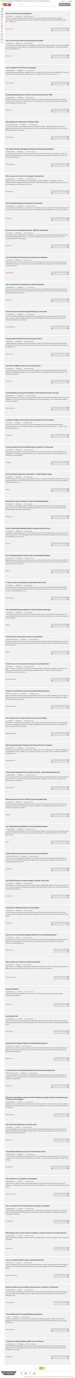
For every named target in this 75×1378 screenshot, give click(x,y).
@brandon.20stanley (11, 679)
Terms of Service (38, 1376)
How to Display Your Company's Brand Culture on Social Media (26, 718)
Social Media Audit (12, 1016)
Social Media (9, 16)
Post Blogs (2, 42)
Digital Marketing (10, 70)
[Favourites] (60, 30)
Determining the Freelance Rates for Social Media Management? (27, 1043)
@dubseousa (9, 1085)
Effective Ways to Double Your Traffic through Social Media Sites (26, 799)
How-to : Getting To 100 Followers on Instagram (21, 68)
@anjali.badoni (9, 1221)
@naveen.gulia (9, 28)
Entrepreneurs (10, 558)
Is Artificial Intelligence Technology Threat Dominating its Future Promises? (30, 420)
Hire (2, 11)
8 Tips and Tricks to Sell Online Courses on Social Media (24, 637)
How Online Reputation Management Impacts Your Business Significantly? (30, 149)
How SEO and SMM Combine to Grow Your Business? (23, 366)
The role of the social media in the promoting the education (24, 40)
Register (70, 1)
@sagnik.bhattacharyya (11, 1275)
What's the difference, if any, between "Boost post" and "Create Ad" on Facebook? (32, 1287)
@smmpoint (9, 923)
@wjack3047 (9, 869)
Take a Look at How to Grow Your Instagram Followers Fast (25, 176)
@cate (7, 841)
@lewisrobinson (10, 272)
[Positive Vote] (54, 30)
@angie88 (8, 462)
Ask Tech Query (2, 39)
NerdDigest (18, 16)
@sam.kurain (9, 56)
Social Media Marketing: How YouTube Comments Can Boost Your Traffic (29, 95)
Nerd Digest (2, 34)
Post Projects (2, 14)
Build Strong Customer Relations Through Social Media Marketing (27, 501)
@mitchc (8, 489)
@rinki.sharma (9, 1031)
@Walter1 (8, 814)
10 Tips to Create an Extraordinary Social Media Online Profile (26, 582)
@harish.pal (9, 1004)
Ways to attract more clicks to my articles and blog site (23, 962)
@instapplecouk (10, 191)
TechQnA (18, 937)
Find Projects (2, 22)
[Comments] (62, 30)
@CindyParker (9, 1167)
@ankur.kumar (9, 1140)
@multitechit (9, 218)
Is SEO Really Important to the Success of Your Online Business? (27, 853)
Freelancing (9, 1046)
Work (2, 19)
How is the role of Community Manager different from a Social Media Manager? (31, 935)
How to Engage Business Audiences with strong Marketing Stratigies (28, 555)
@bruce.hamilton (10, 83)
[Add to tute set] (52, 30)
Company (2, 28)
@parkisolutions (10, 137)
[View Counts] (68, 30)
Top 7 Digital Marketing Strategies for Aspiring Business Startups (26, 826)
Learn (2, 31)
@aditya (8, 652)
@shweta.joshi (9, 1058)
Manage (2, 25)
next (40, 1368)
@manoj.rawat (9, 354)
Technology (9, 260)
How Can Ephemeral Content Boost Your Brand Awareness (25, 284)
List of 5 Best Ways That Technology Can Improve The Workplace (26, 257)
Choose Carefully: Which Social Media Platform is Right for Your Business (29, 447)
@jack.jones (9, 110)
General (8, 1317)
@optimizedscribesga (11, 733)
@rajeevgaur (9, 381)
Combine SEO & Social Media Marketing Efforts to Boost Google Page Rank (30, 1070)
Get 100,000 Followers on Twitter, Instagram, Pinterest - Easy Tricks (27, 880)
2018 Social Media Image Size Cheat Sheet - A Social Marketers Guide (29, 474)
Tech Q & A (2, 37)
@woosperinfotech (10, 164)
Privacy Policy (28, 1376)
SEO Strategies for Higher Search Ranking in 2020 (22, 122)
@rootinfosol (9, 435)
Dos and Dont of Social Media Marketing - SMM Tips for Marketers (27, 230)
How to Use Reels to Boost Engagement (19, 13)
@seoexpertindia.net (11, 706)
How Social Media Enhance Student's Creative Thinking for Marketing (28, 609)
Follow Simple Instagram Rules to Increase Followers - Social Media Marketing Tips (33, 772)
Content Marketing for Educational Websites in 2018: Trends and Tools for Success (32, 393)
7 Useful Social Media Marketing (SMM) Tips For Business (24, 1341)
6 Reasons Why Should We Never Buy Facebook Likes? (24, 339)
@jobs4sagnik (9, 1356)
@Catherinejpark (10, 598)
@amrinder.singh (10, 1114)
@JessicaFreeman (10, 1329)
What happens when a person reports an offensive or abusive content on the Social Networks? (36, 1233)
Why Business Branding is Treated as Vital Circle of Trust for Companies (29, 745)
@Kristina (8, 625)
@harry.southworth (10, 408)
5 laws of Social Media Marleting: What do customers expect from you (28, 528)
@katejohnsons (9, 516)
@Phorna (8, 570)
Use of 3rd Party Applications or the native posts (21, 1124)
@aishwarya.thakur (10, 1194)
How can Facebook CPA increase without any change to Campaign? (28, 1206)
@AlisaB (8, 543)
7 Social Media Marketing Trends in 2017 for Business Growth (25, 1151)
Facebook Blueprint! (12, 989)
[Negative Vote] (57, 30)
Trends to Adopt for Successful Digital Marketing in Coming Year (26, 311)
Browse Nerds (2, 17)
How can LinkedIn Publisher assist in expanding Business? (25, 1260)
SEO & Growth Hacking (12, 124)
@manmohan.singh (10, 977)
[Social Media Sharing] (65, 30)
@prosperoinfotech (10, 760)
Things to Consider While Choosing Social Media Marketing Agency (28, 691)
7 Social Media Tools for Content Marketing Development (24, 1314)
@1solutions (9, 245)
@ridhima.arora (9, 950)
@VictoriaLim (9, 299)
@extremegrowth (10, 787)
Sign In (63, 1)
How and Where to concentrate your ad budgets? (21, 1179)
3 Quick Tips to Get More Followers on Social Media (22, 908)
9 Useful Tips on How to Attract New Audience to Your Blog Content (27, 664)
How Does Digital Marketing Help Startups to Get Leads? (24, 203)
